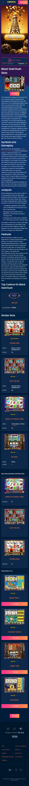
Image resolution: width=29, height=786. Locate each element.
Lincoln (14, 303)
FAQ (3, 746)
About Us (17, 749)
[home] (11, 3)
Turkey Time (14, 666)
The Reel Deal (14, 343)
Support (4, 753)
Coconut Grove (14, 632)
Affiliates (4, 760)
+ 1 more (14, 425)
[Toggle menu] (3, 2)
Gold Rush (14, 700)
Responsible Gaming (7, 757)
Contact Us (18, 753)
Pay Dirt (14, 457)
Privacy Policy (6, 749)
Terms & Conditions (20, 746)
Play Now (23, 2)
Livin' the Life (14, 381)
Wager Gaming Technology (13, 150)
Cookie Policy (19, 757)
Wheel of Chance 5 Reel (14, 419)
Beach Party (14, 598)
